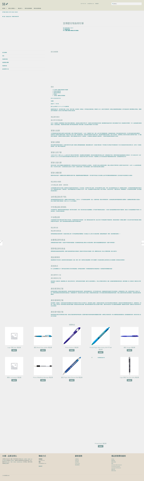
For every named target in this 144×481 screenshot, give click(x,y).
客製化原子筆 (8, 16)
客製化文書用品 (11, 8)
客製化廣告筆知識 (37, 8)
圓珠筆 (69, 30)
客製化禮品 (7, 462)
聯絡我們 (97, 3)
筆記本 (13, 12)
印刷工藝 (77, 460)
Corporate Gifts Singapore (116, 464)
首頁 (4, 16)
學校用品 (72, 30)
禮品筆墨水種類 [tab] (5, 62)
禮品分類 (19, 8)
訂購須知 (77, 459)
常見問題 (77, 462)
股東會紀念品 (19, 462)
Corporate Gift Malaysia (116, 467)
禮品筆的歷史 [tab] (5, 59)
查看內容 (14, 350)
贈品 (11, 462)
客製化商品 (113, 470)
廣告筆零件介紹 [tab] (5, 69)
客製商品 (113, 460)
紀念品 (112, 459)
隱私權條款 (77, 464)
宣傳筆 (25, 459)
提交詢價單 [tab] (4, 52)
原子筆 (10, 12)
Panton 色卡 (77, 463)
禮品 (6, 463)
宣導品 (14, 462)
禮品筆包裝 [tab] (4, 65)
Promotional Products (115, 466)
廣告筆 (3, 8)
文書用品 (12, 460)
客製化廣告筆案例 (28, 8)
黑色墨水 (77, 30)
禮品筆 (29, 459)
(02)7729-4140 (83, 3)
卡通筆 (66, 30)
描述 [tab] (3, 55)
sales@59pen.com (90, 3)
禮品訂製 (113, 469)
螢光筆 (16, 12)
